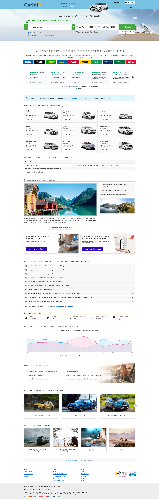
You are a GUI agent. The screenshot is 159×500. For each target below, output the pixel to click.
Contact (26, 476)
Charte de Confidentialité (60, 474)
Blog (82, 480)
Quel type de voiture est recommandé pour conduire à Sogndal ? (48, 270)
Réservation (116, 2)
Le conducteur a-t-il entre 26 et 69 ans (41, 35)
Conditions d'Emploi (58, 480)
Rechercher (126, 27)
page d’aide (57, 306)
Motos (83, 478)
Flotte (82, 472)
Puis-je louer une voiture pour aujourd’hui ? (41, 274)
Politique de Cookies (59, 476)
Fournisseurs (85, 474)
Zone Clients (28, 472)
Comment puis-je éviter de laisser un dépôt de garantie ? (46, 282)
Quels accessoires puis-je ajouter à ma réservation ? (113, 185)
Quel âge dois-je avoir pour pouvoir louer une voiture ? (45, 301)
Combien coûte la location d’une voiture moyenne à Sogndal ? (48, 266)
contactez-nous (67, 306)
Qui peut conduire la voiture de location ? (41, 289)
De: (29, 25)
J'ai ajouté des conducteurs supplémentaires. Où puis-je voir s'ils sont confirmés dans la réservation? (60, 297)
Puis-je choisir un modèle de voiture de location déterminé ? (47, 278)
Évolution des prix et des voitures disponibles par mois (79, 330)
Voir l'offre (30, 119)
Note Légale (56, 478)
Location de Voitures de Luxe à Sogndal (114, 190)
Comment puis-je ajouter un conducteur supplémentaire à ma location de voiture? (54, 293)
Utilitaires (83, 476)
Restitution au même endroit (38, 33)
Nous (54, 472)
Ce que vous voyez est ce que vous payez (114, 194)
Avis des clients (28, 474)
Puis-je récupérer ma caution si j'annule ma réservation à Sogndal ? (49, 286)
